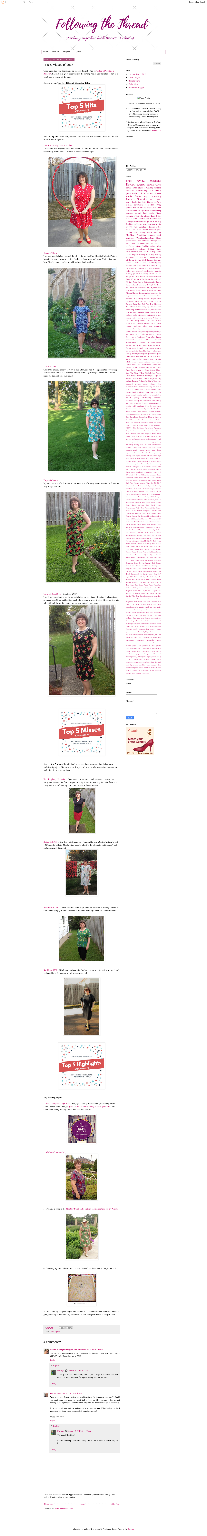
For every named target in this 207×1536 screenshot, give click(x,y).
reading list (136, 656)
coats (139, 447)
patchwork (139, 271)
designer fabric (150, 618)
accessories (130, 257)
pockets (129, 397)
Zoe (145, 596)
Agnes (159, 406)
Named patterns (136, 543)
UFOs (153, 436)
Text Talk (141, 304)
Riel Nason (130, 287)
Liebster (144, 530)
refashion (151, 226)
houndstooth (130, 329)
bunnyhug (129, 444)
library (158, 389)
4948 (135, 475)
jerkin (156, 634)
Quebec (146, 555)
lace (133, 455)
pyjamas (128, 461)
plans (135, 218)
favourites (129, 389)
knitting (128, 455)
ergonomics (130, 453)
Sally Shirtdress (136, 560)
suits (131, 403)
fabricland (153, 623)
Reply (52, 1359)
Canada (128, 364)
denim (144, 309)
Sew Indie (130, 243)
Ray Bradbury (156, 254)
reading (143, 207)
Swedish (153, 579)
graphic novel (130, 632)
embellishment (155, 257)
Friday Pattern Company (141, 510)
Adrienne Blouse (155, 475)
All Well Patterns (155, 477)
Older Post (115, 1504)
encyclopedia (130, 623)
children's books (131, 447)
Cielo (133, 414)
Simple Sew (146, 568)
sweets (141, 667)
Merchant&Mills (132, 342)
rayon (146, 196)
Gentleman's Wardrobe (133, 513)
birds (148, 601)
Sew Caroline (143, 563)
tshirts (128, 362)
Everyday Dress (143, 505)
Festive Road (140, 508)
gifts (159, 268)
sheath (145, 400)
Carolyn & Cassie (132, 491)
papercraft (133, 458)
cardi (141, 444)
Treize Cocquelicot (155, 585)
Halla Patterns (151, 513)
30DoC (137, 334)
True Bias (146, 436)
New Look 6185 (51, 907)
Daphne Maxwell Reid (133, 497)
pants (147, 312)
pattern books (155, 199)
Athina (148, 483)
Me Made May (155, 221)
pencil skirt (152, 353)
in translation (131, 312)
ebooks (159, 450)
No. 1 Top (139, 546)
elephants (158, 621)
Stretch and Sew (136, 574)
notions (146, 643)
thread (128, 472)
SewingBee (149, 375)
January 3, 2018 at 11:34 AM (79, 1370)
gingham (146, 629)
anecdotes (137, 599)
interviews (157, 329)
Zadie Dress (140, 596)
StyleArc (158, 375)
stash (159, 235)
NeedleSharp (147, 543)
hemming (158, 453)
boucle (137, 604)
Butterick (130, 199)
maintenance (150, 392)
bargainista (129, 601)
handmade (157, 326)
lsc (155, 202)
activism (128, 439)
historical (149, 243)
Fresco (128, 510)
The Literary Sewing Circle (58, 1103)
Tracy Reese (130, 585)
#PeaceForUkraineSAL (145, 238)
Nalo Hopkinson (138, 428)
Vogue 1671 (137, 590)
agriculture (157, 596)
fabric (145, 229)
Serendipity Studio (132, 563)
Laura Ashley (136, 530)
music (139, 395)
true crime (141, 670)
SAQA (133, 375)
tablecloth (151, 469)
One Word (151, 342)
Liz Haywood (131, 533)
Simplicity (142, 199)
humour (140, 634)
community (130, 309)
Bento (135, 486)
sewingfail (136, 466)
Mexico (158, 538)
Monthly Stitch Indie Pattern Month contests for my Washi (92, 1208)
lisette (128, 392)
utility (152, 670)
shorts (157, 662)
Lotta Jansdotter (135, 422)
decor (128, 351)
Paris (151, 428)
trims (159, 667)
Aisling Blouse (144, 477)
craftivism (142, 257)
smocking (142, 665)
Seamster (140, 375)
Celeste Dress (136, 411)
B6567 (159, 483)
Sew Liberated (131, 433)
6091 (142, 475)
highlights (146, 632)
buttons (151, 348)
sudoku (139, 359)
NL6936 (129, 428)
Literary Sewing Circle (138, 74)
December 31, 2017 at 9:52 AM (69, 1393)
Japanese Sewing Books (151, 240)
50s (139, 475)
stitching (151, 224)
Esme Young (150, 502)
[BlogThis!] (63, 1327)
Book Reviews (134, 80)
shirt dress (130, 334)
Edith (145, 500)
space (148, 665)
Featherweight (130, 508)
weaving (138, 673)
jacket (128, 271)
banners (158, 599)
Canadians (129, 301)
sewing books (131, 202)
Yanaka (128, 596)
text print (157, 359)
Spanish (155, 571)
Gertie (154, 364)
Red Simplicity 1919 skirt (55, 779)
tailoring (158, 469)
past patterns (156, 645)
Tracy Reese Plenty (141, 585)
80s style (141, 210)
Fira (154, 508)
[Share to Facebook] (68, 1327)
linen (152, 210)
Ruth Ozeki (148, 301)
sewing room (135, 662)
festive (128, 626)
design (155, 268)
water (133, 673)
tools (159, 315)
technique (137, 403)
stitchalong (130, 260)
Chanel (141, 491)
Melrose (139, 538)
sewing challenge (154, 331)
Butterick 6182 (50, 841)
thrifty (144, 202)
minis (155, 455)
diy (149, 309)
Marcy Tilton (139, 373)
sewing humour (150, 464)
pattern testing (146, 648)
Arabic (142, 483)
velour (134, 362)
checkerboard (156, 444)
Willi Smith (150, 593)
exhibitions (137, 326)
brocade (147, 604)
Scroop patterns (148, 560)
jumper (128, 331)
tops (135, 187)
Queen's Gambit (155, 555)
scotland (146, 659)
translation (139, 472)
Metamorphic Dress (148, 538)
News (147, 428)
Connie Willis (132, 263)
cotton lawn (145, 612)
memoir (158, 243)
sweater (145, 469)
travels (158, 403)
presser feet (142, 654)
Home (45, 52)
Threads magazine (150, 378)
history (150, 202)
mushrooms (130, 643)
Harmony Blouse (146, 516)
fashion (135, 193)
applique (135, 439)
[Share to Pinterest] (71, 1327)
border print (130, 604)
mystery (151, 235)
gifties (141, 629)
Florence (158, 508)
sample (136, 659)
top (160, 232)
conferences (148, 610)
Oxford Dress (138, 549)
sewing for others (137, 464)
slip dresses (134, 665)
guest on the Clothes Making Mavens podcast (89, 1106)
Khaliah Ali (150, 367)
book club (149, 204)
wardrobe (129, 238)
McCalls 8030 (156, 535)
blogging (153, 442)
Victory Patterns (138, 588)
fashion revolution (140, 453)
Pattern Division (137, 552)
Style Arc (151, 345)
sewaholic (129, 400)
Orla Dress (129, 549)
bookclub (152, 229)
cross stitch (135, 615)
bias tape (140, 442)
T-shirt (159, 579)
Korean (144, 420)
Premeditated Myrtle (133, 265)
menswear (140, 312)
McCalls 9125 (130, 538)
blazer (147, 442)
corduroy (158, 348)
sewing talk (144, 662)
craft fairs (153, 612)
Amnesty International (140, 480)
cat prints (148, 444)
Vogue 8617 (147, 590)
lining (135, 637)
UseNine (140, 323)
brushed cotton (156, 604)
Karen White (146, 524)
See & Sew (156, 320)
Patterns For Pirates (149, 552)
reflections (157, 397)
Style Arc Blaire (148, 577)
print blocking (147, 458)
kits (160, 634)
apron (153, 599)
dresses (157, 187)
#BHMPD (129, 298)
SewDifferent (146, 566)
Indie (147, 210)
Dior (138, 364)
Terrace (129, 378)
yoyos (147, 673)
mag (140, 637)
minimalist (150, 640)
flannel (141, 351)
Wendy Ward (152, 381)
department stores (138, 618)
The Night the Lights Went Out (150, 582)
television (144, 403)
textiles (138, 260)
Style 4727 (138, 577)
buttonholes (130, 607)
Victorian (129, 588)
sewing (152, 213)
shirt (150, 400)
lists (52, 1331)
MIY (146, 533)
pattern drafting (146, 248)
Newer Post (48, 1504)
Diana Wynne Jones (133, 279)
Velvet (128, 348)
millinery (150, 455)
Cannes (147, 489)
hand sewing (150, 453)
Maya (149, 535)
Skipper (140, 571)
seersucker (153, 659)
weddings (140, 406)
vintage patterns (144, 362)
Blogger (131, 1529)
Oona (159, 546)
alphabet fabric (149, 323)
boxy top (146, 307)
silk (142, 466)
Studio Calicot (148, 574)
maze (159, 637)
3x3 (132, 475)
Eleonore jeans (153, 500)
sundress (129, 667)
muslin (134, 353)
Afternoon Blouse (132, 477)
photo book (136, 651)
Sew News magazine (144, 433)
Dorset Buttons (138, 500)
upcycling (156, 196)
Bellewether (156, 276)
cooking (128, 612)
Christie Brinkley (148, 411)
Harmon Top (136, 516)
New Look (157, 207)
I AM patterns (152, 519)
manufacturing (147, 637)
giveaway (153, 629)
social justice (131, 359)
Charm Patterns (150, 491)
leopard (137, 455)
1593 (159, 472)
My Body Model (155, 541)
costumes (138, 309)
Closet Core (130, 494)
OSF (155, 546)
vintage (146, 221)
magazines (130, 296)
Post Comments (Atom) (63, 1508)
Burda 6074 (133, 489)
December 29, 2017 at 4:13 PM (90, 1349)
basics (134, 348)
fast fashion (157, 387)
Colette (128, 254)
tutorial (128, 406)
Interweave (152, 522)
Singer (144, 345)
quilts (133, 356)
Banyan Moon (156, 298)
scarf (156, 296)
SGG (148, 320)
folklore (133, 626)
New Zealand (130, 546)
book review (135, 180)
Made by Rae (151, 422)
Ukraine (129, 218)
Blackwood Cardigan (145, 486)
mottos (159, 640)
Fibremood (148, 508)
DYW (145, 414)
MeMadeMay (150, 373)
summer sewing (136, 469)
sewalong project (133, 213)
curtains (143, 615)
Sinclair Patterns (131, 571)
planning (145, 331)
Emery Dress (151, 414)
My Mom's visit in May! (56, 1152)
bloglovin (154, 601)
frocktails (129, 629)
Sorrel (154, 433)
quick (128, 229)
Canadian (142, 226)
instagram (148, 329)
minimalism (140, 640)
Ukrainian (157, 304)
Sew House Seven (133, 566)
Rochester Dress (138, 431)
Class (134, 364)
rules (131, 659)
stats (127, 403)
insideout (147, 634)
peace (145, 353)
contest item (157, 610)
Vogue (149, 207)
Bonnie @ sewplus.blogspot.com (63, 1349)
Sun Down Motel (133, 290)
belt (127, 442)
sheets (145, 213)
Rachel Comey (136, 557)
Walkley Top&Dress (133, 593)
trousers (134, 670)
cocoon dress (146, 447)
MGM (158, 226)
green (152, 309)
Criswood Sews (145, 494)
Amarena (129, 480)
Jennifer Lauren (155, 282)
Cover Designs (134, 77)
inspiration (138, 204)
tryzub (147, 670)
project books (156, 458)
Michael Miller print (132, 541)
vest (159, 296)
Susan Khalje (140, 579)
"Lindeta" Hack (50, 253)
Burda (129, 196)
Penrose (158, 552)
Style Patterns (156, 287)
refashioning (146, 397)
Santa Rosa (148, 431)
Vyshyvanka (143, 381)
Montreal (147, 425)
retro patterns (138, 461)
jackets (136, 389)
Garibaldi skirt (156, 510)
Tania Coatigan (137, 436)
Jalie (144, 263)
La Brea (150, 420)
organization (156, 395)
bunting (136, 444)
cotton (150, 193)
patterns (157, 193)
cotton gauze (136, 612)
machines (140, 392)
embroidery (141, 190)
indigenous (140, 329)
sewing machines (150, 356)
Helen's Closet (156, 516)
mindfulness (130, 640)
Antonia (136, 483)
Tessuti (158, 345)
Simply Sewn (156, 568)
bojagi (159, 442)
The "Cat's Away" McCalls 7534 (58, 145)
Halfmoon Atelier (153, 417)
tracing (128, 318)
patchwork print (131, 648)
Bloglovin (77, 52)
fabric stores (145, 623)
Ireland (159, 522)
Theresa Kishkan (138, 293)
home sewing (133, 634)
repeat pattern (151, 656)
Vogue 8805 (157, 590)
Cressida (137, 494)
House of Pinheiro (132, 519)
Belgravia (129, 486)
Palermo (146, 549)
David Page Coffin (148, 497)
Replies (56, 1365)
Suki (133, 579)
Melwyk (60, 1370)
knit (133, 271)
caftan (136, 607)
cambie (145, 384)
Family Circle (156, 505)
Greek (144, 513)
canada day (149, 607)
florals (146, 351)
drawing (149, 387)
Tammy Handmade (132, 582)
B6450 (153, 483)
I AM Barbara (142, 519)
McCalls (136, 207)
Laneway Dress (150, 527)
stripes (152, 246)
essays (128, 326)
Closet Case (139, 414)
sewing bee (138, 400)
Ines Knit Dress (143, 522)
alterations (129, 599)
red (133, 461)
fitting (136, 351)
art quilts (141, 243)
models (133, 395)
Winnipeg (158, 593)
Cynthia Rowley (156, 494)
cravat (159, 612)
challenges (138, 224)
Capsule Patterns (156, 489)
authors (132, 307)
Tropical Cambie (51, 480)
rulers (128, 659)
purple (128, 356)
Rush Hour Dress (155, 557)
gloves (159, 629)
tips (154, 403)
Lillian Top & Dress (154, 530)
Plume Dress (139, 555)
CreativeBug (150, 337)
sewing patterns (147, 315)
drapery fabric (140, 387)
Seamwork (157, 560)
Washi (143, 593)
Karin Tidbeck (131, 285)
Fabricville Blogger (136, 87)
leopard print (151, 389)
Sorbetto (129, 323)
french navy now (155, 626)
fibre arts (147, 326)
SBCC (128, 560)
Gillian (53, 1393)
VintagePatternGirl (151, 588)
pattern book (152, 232)
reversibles (146, 461)
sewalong (148, 187)
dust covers (149, 621)
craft (133, 387)
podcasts (129, 315)
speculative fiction (150, 466)
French (142, 320)
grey (150, 351)
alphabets (148, 293)
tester (151, 403)
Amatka (149, 276)
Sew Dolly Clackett (154, 563)
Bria (127, 489)
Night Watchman (155, 285)
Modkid (147, 541)
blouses (138, 307)
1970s (147, 406)
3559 (142, 334)
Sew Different (156, 431)
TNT (134, 323)
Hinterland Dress (134, 340)
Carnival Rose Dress (52, 593)
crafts (153, 450)
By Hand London (150, 409)
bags (159, 381)
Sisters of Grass (140, 287)
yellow (135, 274)
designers (158, 618)
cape (154, 607)
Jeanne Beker (137, 420)
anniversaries (146, 599)
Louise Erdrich (142, 285)
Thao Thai (149, 304)
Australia (135, 409)
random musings (147, 296)
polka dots (137, 315)
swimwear (147, 667)
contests (155, 293)
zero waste (148, 318)
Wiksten (158, 436)
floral (143, 193)
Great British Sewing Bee (138, 417)
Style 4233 (129, 577)
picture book (136, 331)
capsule (158, 323)
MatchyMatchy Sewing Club (136, 535)
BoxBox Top (157, 486)
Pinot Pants (130, 555)
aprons (140, 439)
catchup (152, 384)
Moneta (142, 342)
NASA (128, 543)
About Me (55, 52)
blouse (158, 238)
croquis (128, 615)
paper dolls (137, 645)
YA (127, 307)
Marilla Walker (155, 533)
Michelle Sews (138, 425)
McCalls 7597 (50, 366)
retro (139, 240)
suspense (135, 667)
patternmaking (156, 648)
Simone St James (148, 265)
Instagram (66, 52)
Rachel (128, 557)
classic (153, 307)
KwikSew (141, 218)
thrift (159, 248)
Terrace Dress (137, 378)
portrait (158, 651)
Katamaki (154, 524)
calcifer (141, 607)
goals (159, 229)
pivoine (152, 651)
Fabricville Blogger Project (145, 215)
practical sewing (131, 654)
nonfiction (130, 246)
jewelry (142, 389)
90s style (133, 226)
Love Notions (150, 370)
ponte (159, 353)
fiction (138, 196)
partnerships (146, 645)
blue (146, 348)
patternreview (131, 240)
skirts (145, 224)
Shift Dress (137, 568)
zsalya (159, 362)
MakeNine (130, 235)
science (141, 659)
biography (140, 348)
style (155, 315)
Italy (132, 524)
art (144, 439)
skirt (159, 215)
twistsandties (148, 472)
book (159, 601)
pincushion (145, 651)
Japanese (141, 367)
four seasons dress (143, 626)
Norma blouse (148, 546)
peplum (139, 458)
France (158, 337)
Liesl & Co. (137, 229)
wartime (128, 673)
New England (156, 543)
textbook (154, 667)
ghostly (135, 629)
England (135, 254)
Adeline (147, 475)
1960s (128, 475)
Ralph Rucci (145, 557)
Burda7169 (141, 489)
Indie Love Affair (132, 522)
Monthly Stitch (144, 254)
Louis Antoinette (137, 370)
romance (153, 461)
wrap (155, 472)
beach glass (142, 601)
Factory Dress (146, 364)
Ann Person (152, 480)
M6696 (140, 533)
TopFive (57, 1331)
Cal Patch (157, 334)
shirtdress (151, 662)
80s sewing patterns (142, 298)
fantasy (159, 623)
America (129, 409)
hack (137, 632)
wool (153, 362)
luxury (143, 455)
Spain (150, 571)
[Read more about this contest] (140, 754)
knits (151, 190)
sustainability (137, 221)
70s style (149, 334)
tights (133, 472)
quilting (129, 232)
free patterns (151, 218)
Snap (148, 287)
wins (143, 673)
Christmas (139, 301)
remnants (139, 356)
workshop (139, 318)
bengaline (133, 442)
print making (151, 654)
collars (154, 447)
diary (127, 621)
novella (152, 643)
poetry (136, 397)
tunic (134, 318)
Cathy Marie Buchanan (135, 337)
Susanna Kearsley (149, 290)
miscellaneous (131, 210)
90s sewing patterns (147, 274)
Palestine (153, 549)
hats (141, 632)
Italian (128, 524)
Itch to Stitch (143, 282)
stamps (153, 665)
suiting (159, 665)
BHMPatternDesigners (134, 251)
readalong (130, 190)
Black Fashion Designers (151, 260)
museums (137, 296)
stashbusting (148, 271)
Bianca (141, 409)
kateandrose (157, 351)
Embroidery (133, 84)
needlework (139, 643)
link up (128, 353)
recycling (143, 656)
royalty (159, 656)
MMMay (144, 422)
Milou (142, 541)
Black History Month (152, 251)
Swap (148, 579)
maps (155, 637)
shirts (159, 356)
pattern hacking (142, 246)
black (142, 268)
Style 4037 (157, 574)
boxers (142, 604)
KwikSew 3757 (51, 970)
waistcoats (158, 670)
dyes (132, 351)
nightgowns (147, 395)
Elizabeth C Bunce (149, 279)
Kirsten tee (140, 527)
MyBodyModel (156, 425)
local (134, 392)
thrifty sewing (139, 232)
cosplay (135, 450)
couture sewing (145, 450)
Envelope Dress (139, 502)
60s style (153, 406)
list (160, 293)
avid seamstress (151, 439)
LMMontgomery (155, 263)
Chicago (158, 491)
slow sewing (156, 400)
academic (150, 596)
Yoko (133, 596)
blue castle (149, 268)
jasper (152, 634)
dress (140, 187)
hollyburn (153, 632)
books (129, 187)
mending (157, 210)
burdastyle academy (133, 384)
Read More (156, 130)
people (128, 651)
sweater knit (148, 359)
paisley (140, 353)
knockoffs (129, 637)
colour (159, 307)
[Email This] (60, 1327)
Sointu (145, 571)
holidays (158, 309)
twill (134, 406)
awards (159, 439)
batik (135, 601)
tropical (128, 670)
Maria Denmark (153, 340)
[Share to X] (65, 1327)
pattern (139, 648)
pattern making (155, 312)
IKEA (159, 519)
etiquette (138, 623)
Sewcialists (141, 235)
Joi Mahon (137, 524)
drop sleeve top (137, 621)
